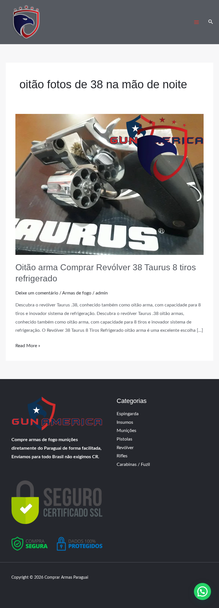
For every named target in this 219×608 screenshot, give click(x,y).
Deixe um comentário (36, 293)
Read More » (27, 345)
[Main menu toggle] (196, 22)
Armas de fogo (76, 293)
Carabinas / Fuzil (133, 464)
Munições (126, 430)
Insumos (125, 422)
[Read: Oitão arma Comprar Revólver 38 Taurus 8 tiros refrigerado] (109, 184)
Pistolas (124, 439)
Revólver (125, 447)
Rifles (122, 456)
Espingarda (128, 414)
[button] (210, 22)
